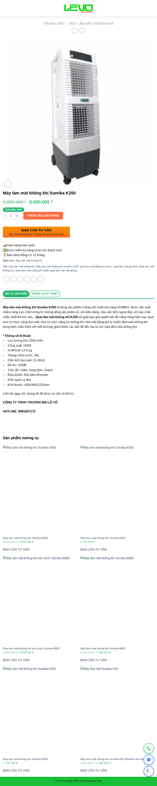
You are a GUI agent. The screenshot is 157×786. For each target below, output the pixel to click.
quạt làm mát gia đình (125, 266)
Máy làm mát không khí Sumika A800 (102, 648)
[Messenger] (149, 760)
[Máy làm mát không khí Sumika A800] (117, 600)
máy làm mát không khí (22, 266)
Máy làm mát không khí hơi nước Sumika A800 (31, 648)
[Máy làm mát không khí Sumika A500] (40, 489)
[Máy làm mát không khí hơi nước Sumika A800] (40, 600)
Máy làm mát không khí (91, 23)
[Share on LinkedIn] (41, 279)
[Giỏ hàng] (151, 8)
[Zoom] (8, 184)
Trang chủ (54, 23)
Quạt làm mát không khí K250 (32, 270)
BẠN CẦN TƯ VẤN (16, 549)
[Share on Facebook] (13, 279)
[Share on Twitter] (20, 279)
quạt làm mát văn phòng (63, 270)
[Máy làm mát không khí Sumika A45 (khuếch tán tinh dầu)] (117, 710)
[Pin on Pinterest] (34, 279)
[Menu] (5, 8)
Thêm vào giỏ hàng (43, 215)
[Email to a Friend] (27, 279)
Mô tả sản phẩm (16, 293)
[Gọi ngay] (149, 748)
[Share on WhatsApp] (6, 279)
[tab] (16, 294)
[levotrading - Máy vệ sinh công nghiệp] (78, 8)
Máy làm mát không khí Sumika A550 (102, 538)
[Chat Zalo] (149, 771)
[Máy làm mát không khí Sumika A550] (117, 489)
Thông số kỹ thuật (45, 293)
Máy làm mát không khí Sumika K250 (57, 266)
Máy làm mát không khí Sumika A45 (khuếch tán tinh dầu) (115, 759)
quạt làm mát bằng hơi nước (96, 266)
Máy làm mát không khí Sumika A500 (25, 538)
